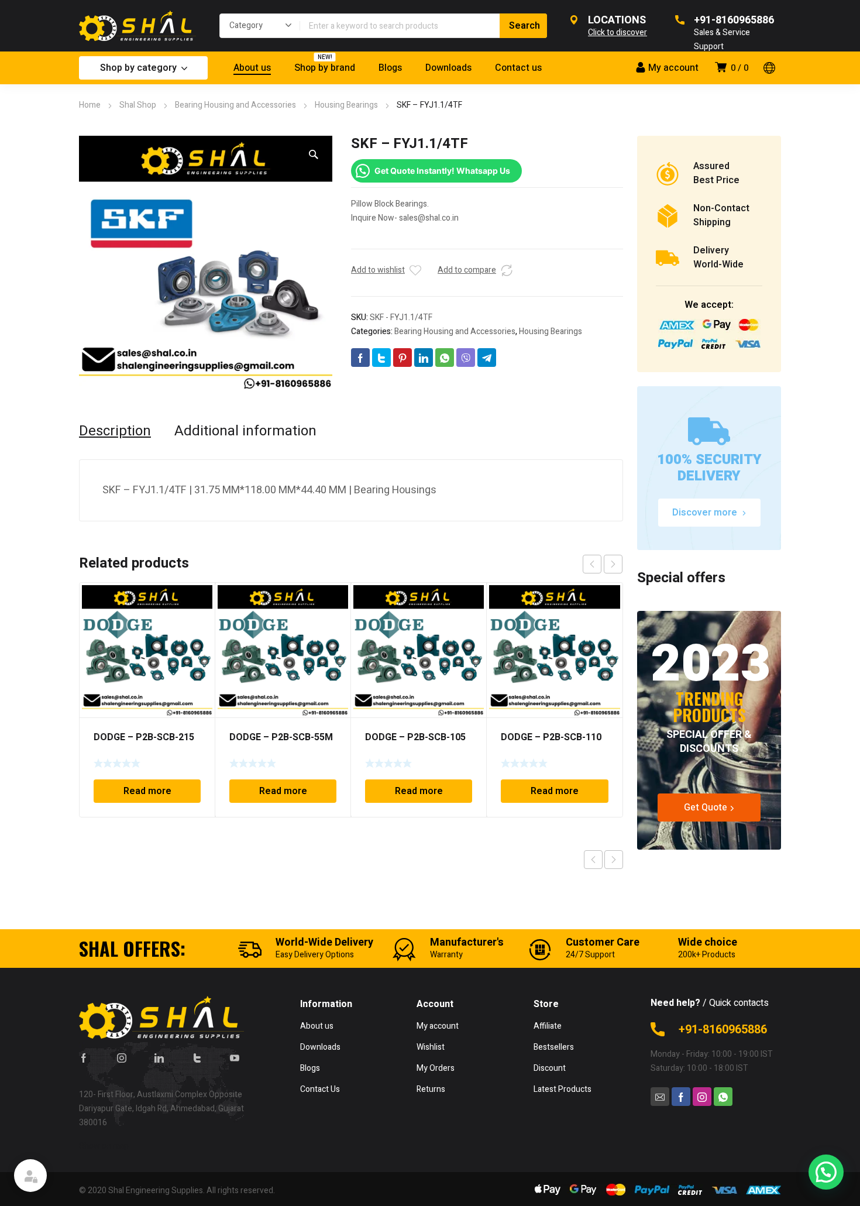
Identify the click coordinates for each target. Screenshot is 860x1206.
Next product (613, 859)
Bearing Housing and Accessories (235, 105)
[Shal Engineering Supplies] (137, 25)
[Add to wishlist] (415, 270)
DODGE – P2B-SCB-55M (281, 737)
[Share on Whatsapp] (444, 357)
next (613, 564)
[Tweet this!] (381, 357)
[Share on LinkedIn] (423, 357)
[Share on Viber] (465, 357)
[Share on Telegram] (486, 357)
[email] (660, 1096)
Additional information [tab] (245, 431)
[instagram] (121, 1057)
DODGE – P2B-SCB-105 (415, 737)
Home (90, 105)
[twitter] (197, 1057)
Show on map (104, 1146)
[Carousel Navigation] (602, 564)
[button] (313, 154)
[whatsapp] (723, 1096)
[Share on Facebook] (360, 357)
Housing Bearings (346, 105)
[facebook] (83, 1057)
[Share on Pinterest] (402, 357)
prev (592, 564)
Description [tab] (115, 431)
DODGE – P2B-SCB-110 (551, 737)
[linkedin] (159, 1057)
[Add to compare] (506, 270)
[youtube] (234, 1057)
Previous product (593, 859)
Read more (147, 791)
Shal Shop (137, 105)
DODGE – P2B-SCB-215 (144, 737)
